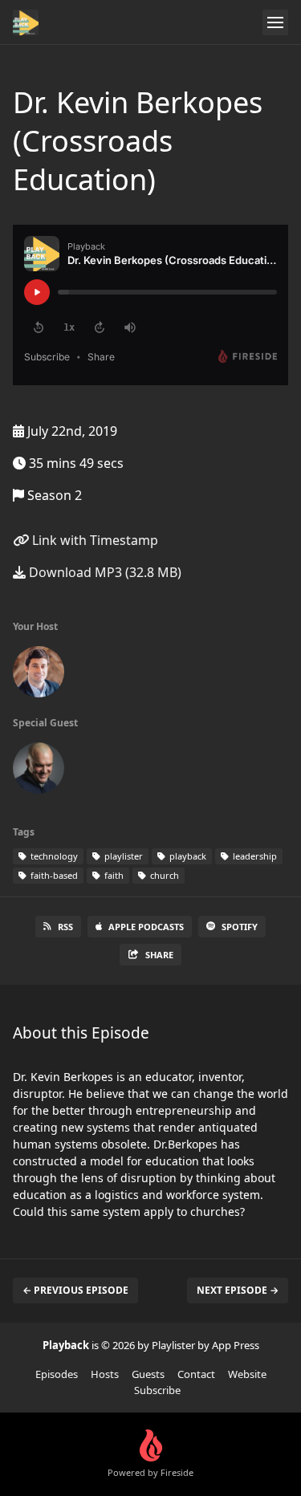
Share (159, 955)
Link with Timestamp (93, 540)
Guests (148, 1374)
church (163, 875)
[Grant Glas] (38, 675)
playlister (122, 856)
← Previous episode (75, 1290)
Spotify (240, 927)
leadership (253, 856)
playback (186, 856)
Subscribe (157, 1390)
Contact (196, 1374)
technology (53, 856)
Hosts (105, 1374)
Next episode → (238, 1290)
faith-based (53, 875)
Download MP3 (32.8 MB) (103, 572)
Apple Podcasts (146, 927)
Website (247, 1374)
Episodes (56, 1374)
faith (113, 875)
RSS (65, 927)
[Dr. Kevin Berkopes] (38, 771)
